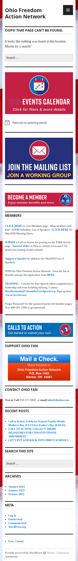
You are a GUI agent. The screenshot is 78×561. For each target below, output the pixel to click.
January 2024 (16, 486)
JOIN (8, 271)
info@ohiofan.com (58, 400)
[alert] (39, 122)
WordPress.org (17, 526)
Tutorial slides (20, 246)
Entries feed (15, 519)
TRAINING (12, 283)
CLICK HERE (60, 229)
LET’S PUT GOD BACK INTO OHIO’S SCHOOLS (38, 440)
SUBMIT (10, 242)
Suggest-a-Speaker (16, 258)
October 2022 (16, 494)
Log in (12, 515)
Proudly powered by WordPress (23, 552)
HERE (51, 274)
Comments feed (17, 523)
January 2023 (16, 490)
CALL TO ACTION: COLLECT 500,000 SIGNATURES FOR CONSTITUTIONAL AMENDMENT (32, 432)
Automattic (11, 556)
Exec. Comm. (16, 541)
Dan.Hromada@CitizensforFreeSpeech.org (30, 291)
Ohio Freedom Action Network (25, 13)
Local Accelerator (16, 295)
